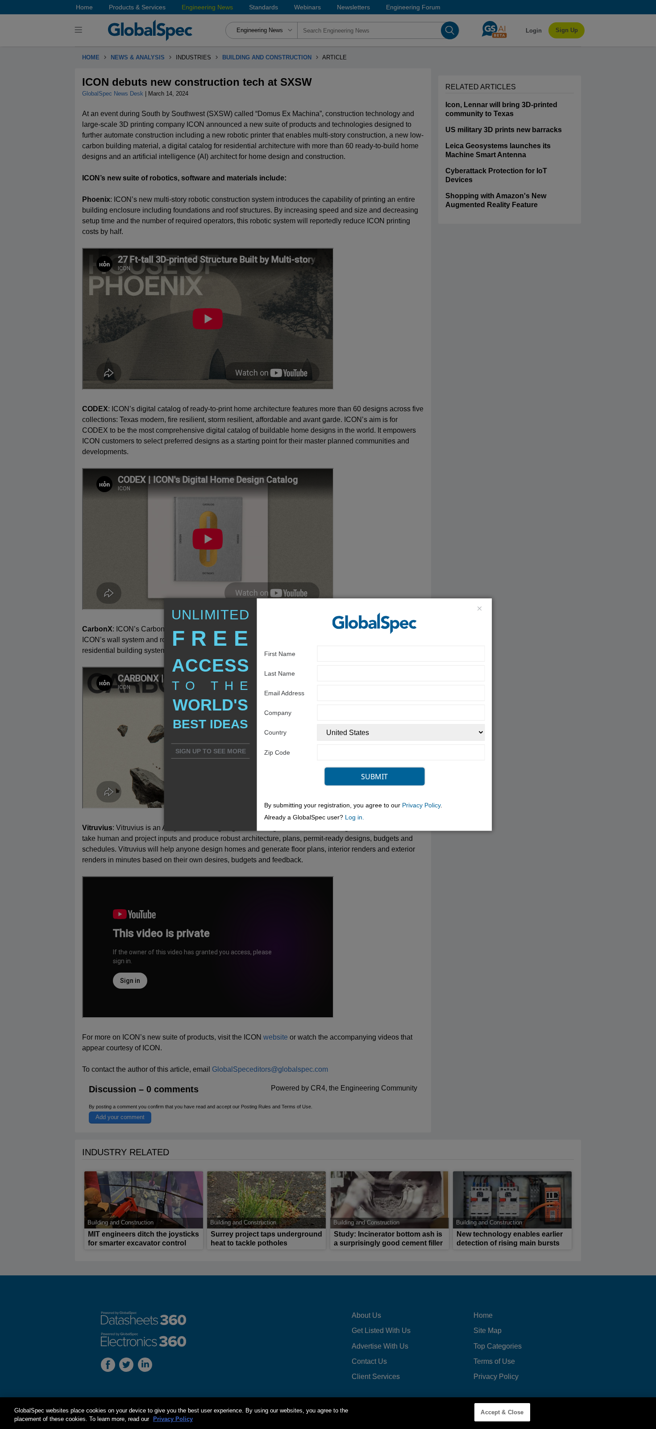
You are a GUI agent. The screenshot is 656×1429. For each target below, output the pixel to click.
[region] (328, 1413)
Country (275, 732)
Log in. (354, 817)
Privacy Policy (421, 804)
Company (277, 712)
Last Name (279, 673)
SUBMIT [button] (374, 776)
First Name (279, 653)
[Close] (479, 609)
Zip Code (277, 752)
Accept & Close (502, 1412)
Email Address (284, 692)
